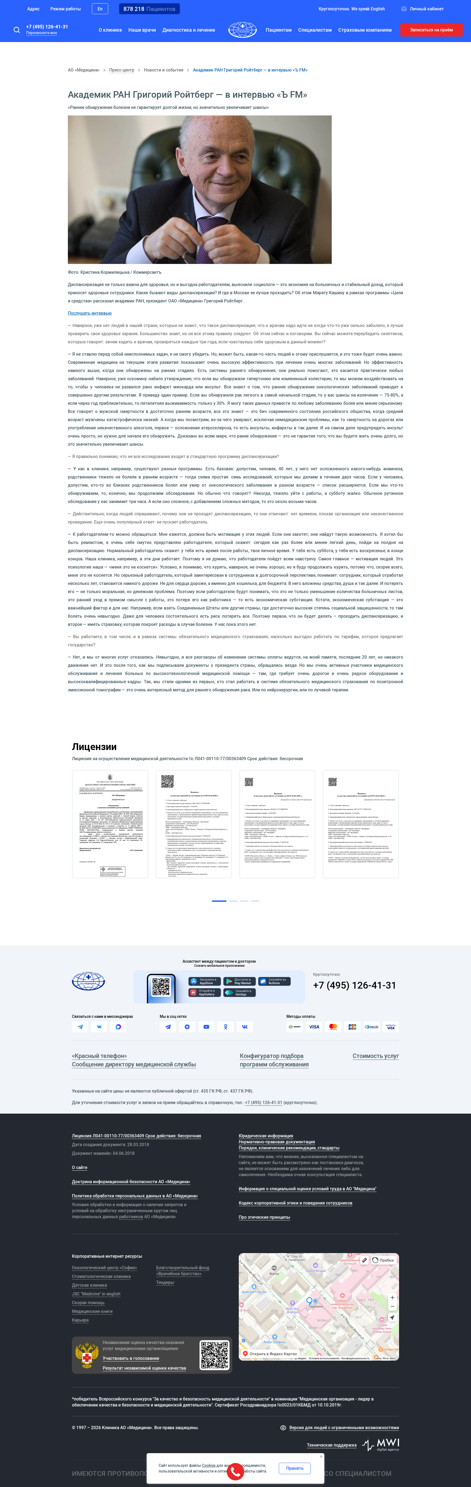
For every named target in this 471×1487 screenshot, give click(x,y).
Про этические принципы (264, 1217)
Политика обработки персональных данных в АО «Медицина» (135, 1196)
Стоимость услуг (376, 1056)
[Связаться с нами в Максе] (118, 1026)
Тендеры (165, 1282)
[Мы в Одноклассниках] (225, 1026)
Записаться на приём (431, 30)
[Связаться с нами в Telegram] (80, 1026)
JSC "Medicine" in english (96, 1294)
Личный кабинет (427, 9)
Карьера (80, 1320)
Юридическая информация (266, 1136)
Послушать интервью (90, 313)
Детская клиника (89, 1285)
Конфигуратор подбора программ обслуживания (274, 1060)
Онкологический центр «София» (104, 1268)
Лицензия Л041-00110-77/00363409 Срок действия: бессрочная (136, 1136)
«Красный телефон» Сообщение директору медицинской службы (134, 1060)
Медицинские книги (92, 1311)
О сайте (79, 1167)
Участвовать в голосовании (131, 1358)
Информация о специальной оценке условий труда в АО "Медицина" (307, 1189)
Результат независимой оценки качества (144, 1368)
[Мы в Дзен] (187, 1026)
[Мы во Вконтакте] (245, 1026)
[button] (17, 30)
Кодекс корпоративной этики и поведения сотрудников (295, 1203)
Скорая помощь (88, 1302)
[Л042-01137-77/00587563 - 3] (277, 824)
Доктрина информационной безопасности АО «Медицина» (131, 1182)
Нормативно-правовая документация (277, 1142)
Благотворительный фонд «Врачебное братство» (182, 1271)
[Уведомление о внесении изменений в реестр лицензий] (110, 824)
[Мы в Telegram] (168, 1026)
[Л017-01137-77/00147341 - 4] (360, 824)
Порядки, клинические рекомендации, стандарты (289, 1148)
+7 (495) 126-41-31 (47, 26)
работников (131, 1217)
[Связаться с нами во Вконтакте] (99, 1026)
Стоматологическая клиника (101, 1276)
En (100, 9)
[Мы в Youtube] (206, 1026)
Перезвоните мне (41, 32)
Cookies (209, 1465)
